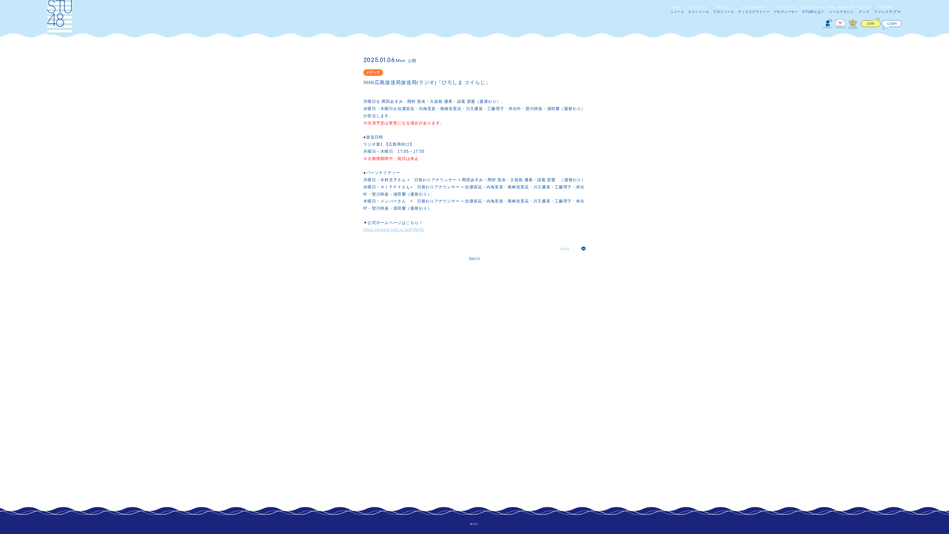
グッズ (864, 10)
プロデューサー (786, 10)
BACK (474, 259)
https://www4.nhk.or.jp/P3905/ (393, 230)
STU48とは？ (813, 10)
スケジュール (698, 10)
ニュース (677, 10)
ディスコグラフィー (754, 10)
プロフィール (723, 10)
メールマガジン (841, 10)
